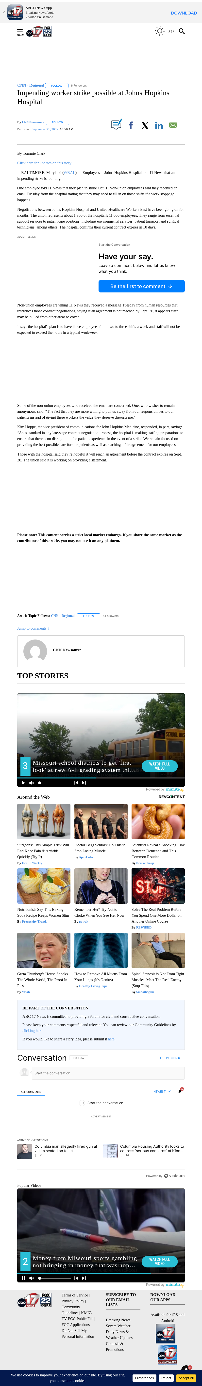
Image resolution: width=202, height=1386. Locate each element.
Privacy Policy (73, 1301)
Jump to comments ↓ (33, 628)
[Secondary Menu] (23, 31)
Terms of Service (75, 1295)
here (111, 1039)
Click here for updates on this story (44, 163)
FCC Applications (76, 1325)
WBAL (69, 172)
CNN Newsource (33, 122)
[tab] (31, 1092)
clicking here (32, 1031)
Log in (164, 1057)
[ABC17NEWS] (44, 31)
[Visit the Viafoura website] (174, 1176)
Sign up (176, 1057)
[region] (101, 1117)
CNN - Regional (63, 616)
